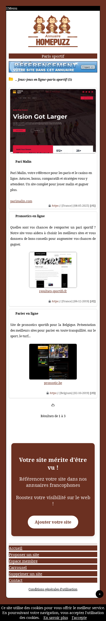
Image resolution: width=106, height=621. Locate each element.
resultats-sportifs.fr (53, 291)
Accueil (15, 548)
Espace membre (23, 560)
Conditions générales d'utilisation (53, 589)
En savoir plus (55, 617)
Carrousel (18, 567)
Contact (15, 580)
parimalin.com (21, 201)
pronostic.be (53, 383)
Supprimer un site (25, 573)
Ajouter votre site (53, 522)
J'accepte (79, 617)
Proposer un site (24, 554)
